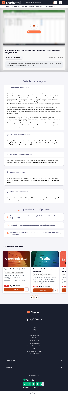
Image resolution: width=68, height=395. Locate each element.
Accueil (6, 6)
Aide (34, 327)
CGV (34, 332)
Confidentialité (34, 335)
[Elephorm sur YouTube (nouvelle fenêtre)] (37, 319)
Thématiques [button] (10, 360)
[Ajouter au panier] (27, 289)
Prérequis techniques (34, 354)
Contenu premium (34, 32)
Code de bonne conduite (34, 351)
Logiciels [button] (8, 368)
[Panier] (55, 2)
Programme (35, 393)
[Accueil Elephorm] (34, 312)
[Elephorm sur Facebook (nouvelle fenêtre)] (27, 319)
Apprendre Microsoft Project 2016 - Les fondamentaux (38, 6)
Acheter (15, 289)
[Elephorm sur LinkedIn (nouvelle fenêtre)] (41, 319)
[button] (31, 297)
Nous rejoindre (34, 340)
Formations (15, 6)
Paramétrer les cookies (34, 346)
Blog (34, 348)
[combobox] (35, 2)
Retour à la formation (14, 57)
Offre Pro (34, 338)
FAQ (34, 330)
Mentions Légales (34, 343)
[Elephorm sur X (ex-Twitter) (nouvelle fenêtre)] (32, 319)
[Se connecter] (60, 2)
